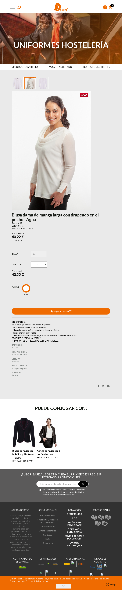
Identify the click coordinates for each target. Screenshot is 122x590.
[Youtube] (105, 552)
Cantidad (17, 293)
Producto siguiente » (96, 66)
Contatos (47, 563)
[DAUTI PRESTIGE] (61, 8)
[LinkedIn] (98, 552)
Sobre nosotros (47, 555)
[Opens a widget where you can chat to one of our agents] (111, 585)
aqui (47, 581)
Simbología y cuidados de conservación (47, 549)
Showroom (48, 572)
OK (63, 586)
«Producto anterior (25, 66)
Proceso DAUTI (47, 544)
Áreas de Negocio (47, 559)
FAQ (48, 567)
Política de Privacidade (74, 521)
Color (15, 316)
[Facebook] (94, 546)
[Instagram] (101, 546)
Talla (15, 282)
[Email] (108, 546)
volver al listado (60, 66)
